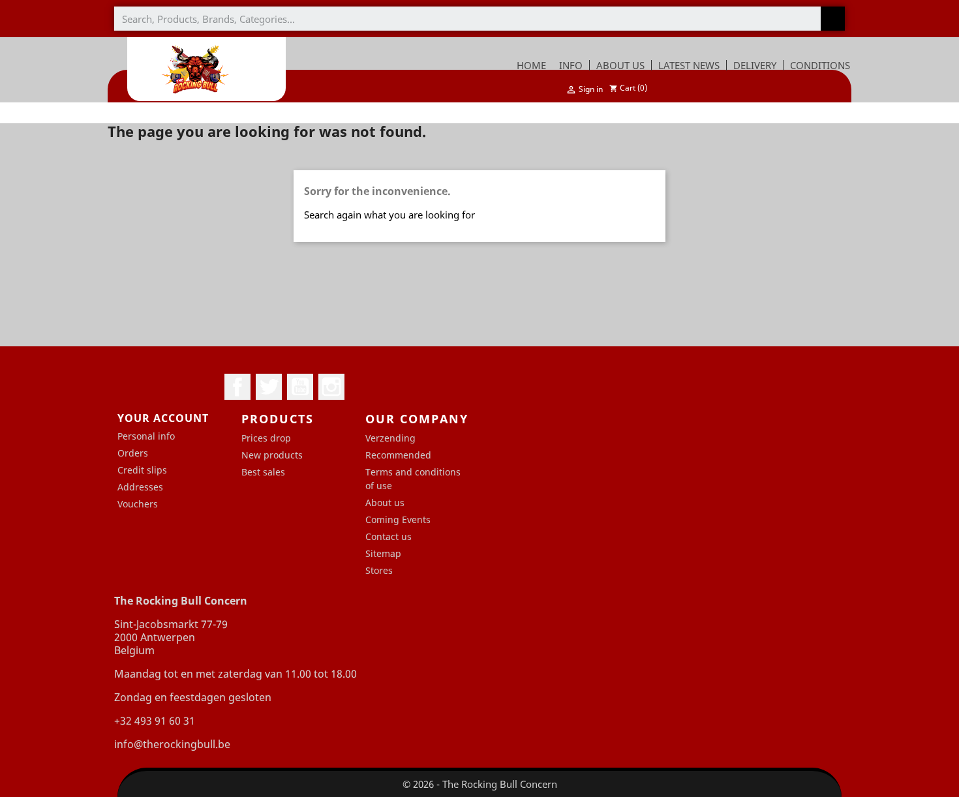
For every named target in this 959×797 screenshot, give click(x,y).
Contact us (388, 536)
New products (272, 455)
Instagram (331, 387)
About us (384, 502)
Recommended (398, 455)
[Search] (833, 19)
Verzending (390, 438)
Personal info (146, 436)
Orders (132, 453)
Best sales (263, 472)
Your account (163, 418)
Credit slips (142, 470)
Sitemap (383, 553)
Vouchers (137, 504)
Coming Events (398, 519)
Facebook (237, 387)
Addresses (140, 487)
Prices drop (266, 438)
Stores (379, 570)
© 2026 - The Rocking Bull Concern (480, 783)
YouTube (300, 387)
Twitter (269, 387)
